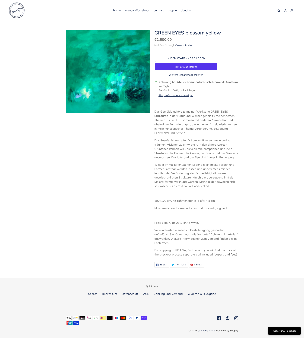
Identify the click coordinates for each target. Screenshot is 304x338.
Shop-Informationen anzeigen (175, 95)
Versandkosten (184, 45)
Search (93, 294)
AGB (146, 294)
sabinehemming (207, 330)
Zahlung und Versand (168, 294)
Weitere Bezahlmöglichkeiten (186, 74)
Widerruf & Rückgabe (201, 294)
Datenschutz (130, 294)
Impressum (109, 294)
